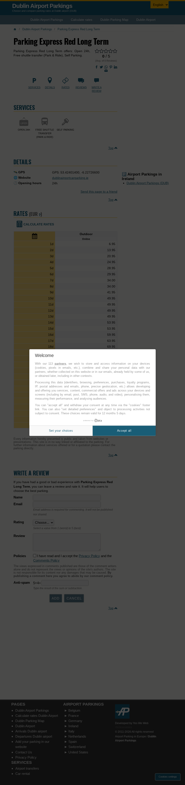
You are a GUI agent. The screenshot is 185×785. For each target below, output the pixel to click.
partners (60, 363)
